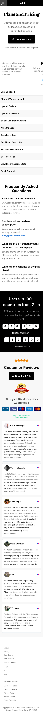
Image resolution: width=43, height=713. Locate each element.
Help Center (8, 655)
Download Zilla (22, 39)
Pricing (6, 651)
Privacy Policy (9, 693)
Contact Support (10, 662)
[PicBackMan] (22, 2)
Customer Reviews (11, 681)
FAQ (5, 678)
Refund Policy (9, 697)
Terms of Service (10, 689)
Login (6, 667)
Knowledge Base (10, 686)
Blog (5, 674)
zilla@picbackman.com (13, 235)
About (6, 648)
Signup (6, 670)
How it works (9, 659)
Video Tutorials (10, 700)
